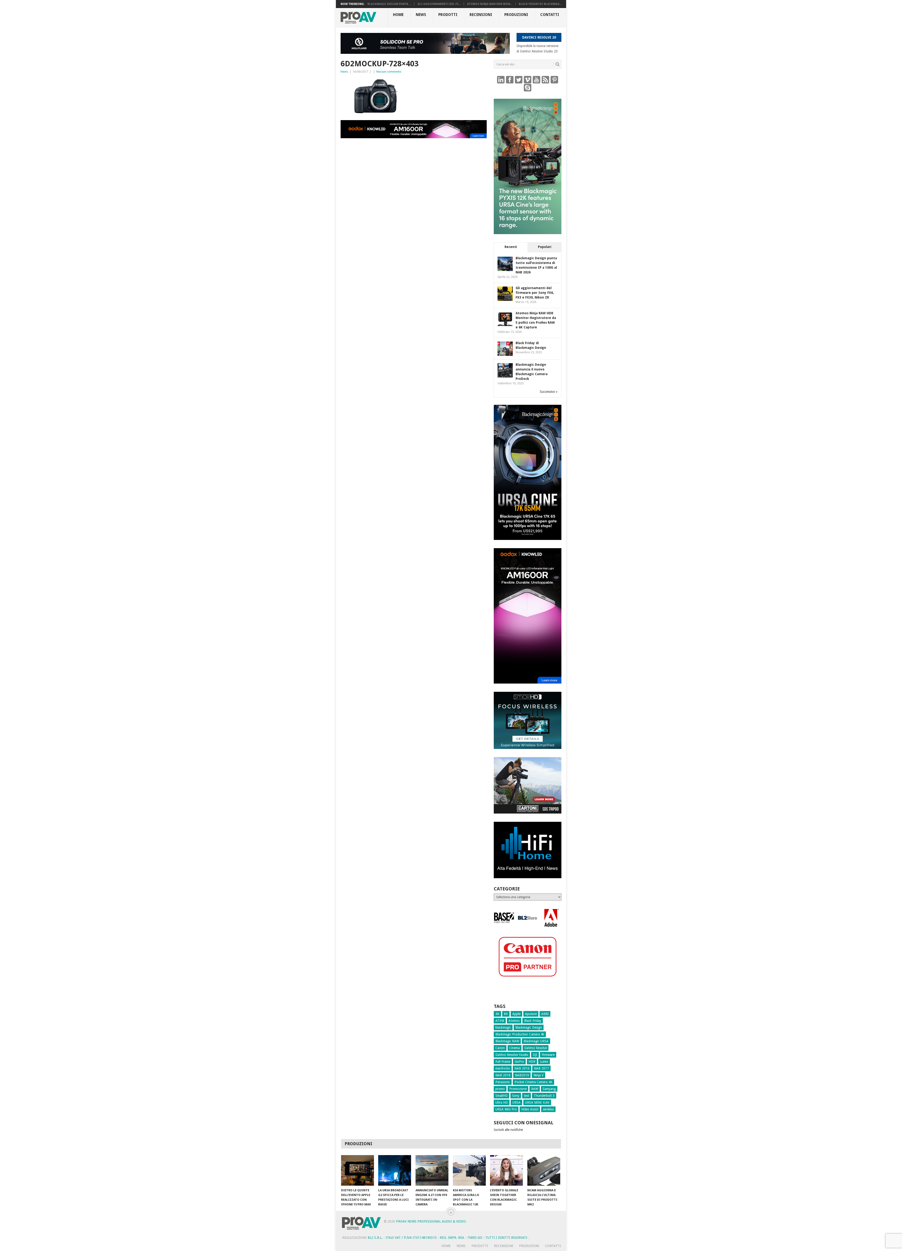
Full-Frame (502, 1061)
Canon (500, 1048)
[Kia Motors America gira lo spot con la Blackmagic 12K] (469, 1170)
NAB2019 (522, 1075)
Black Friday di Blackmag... (540, 4)
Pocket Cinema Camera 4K (533, 1082)
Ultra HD (501, 1102)
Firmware (548, 1055)
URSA (516, 1102)
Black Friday (532, 1021)
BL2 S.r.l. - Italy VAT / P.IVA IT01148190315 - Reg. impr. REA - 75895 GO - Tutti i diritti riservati (448, 1237)
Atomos (514, 1021)
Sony (515, 1096)
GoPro (519, 1061)
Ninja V (538, 1075)
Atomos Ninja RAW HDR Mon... (489, 4)
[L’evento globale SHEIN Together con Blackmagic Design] (506, 1170)
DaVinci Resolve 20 (539, 37)
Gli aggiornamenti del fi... (439, 4)
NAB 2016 (521, 1068)
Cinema (514, 1048)
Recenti (511, 247)
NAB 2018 (502, 1075)
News (421, 14)
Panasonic (502, 1082)
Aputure (531, 1014)
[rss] (545, 79)
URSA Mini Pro (506, 1109)
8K (506, 1014)
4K (497, 1014)
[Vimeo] (528, 79)
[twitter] (519, 79)
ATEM (499, 1021)
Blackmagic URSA (536, 1041)
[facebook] (510, 79)
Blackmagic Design (528, 1027)
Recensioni (481, 14)
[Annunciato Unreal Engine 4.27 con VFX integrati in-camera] (432, 1170)
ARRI (545, 1014)
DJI (535, 1055)
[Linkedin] (501, 79)
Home (398, 14)
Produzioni (516, 14)
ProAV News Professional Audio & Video (431, 1221)
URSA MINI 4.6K (537, 1102)
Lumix (544, 1061)
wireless (548, 1109)
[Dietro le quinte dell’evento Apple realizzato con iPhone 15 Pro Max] (357, 1170)
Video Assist (529, 1109)
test (526, 1096)
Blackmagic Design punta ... (389, 4)
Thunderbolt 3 (544, 1096)
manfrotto (502, 1068)
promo (500, 1089)
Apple (516, 1014)
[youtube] (536, 79)
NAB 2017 (541, 1068)
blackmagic (503, 1027)
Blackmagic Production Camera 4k (519, 1034)
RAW (534, 1089)
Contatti (549, 14)
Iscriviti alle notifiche (508, 1130)
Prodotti (447, 14)
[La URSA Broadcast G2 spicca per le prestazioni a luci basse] (394, 1170)
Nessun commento (388, 71)
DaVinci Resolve (535, 1048)
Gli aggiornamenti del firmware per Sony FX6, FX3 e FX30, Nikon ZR (535, 292)
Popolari (544, 247)
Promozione (518, 1089)
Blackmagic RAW (507, 1041)
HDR (532, 1061)
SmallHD (501, 1096)
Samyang (549, 1089)
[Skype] (528, 87)
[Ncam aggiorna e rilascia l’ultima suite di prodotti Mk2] (543, 1170)
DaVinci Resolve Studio (511, 1055)
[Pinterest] (554, 79)
